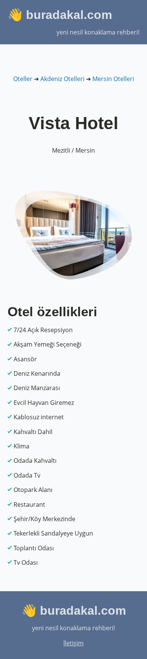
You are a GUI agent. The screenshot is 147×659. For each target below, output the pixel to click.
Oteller (22, 79)
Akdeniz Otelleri (62, 79)
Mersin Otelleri (113, 79)
